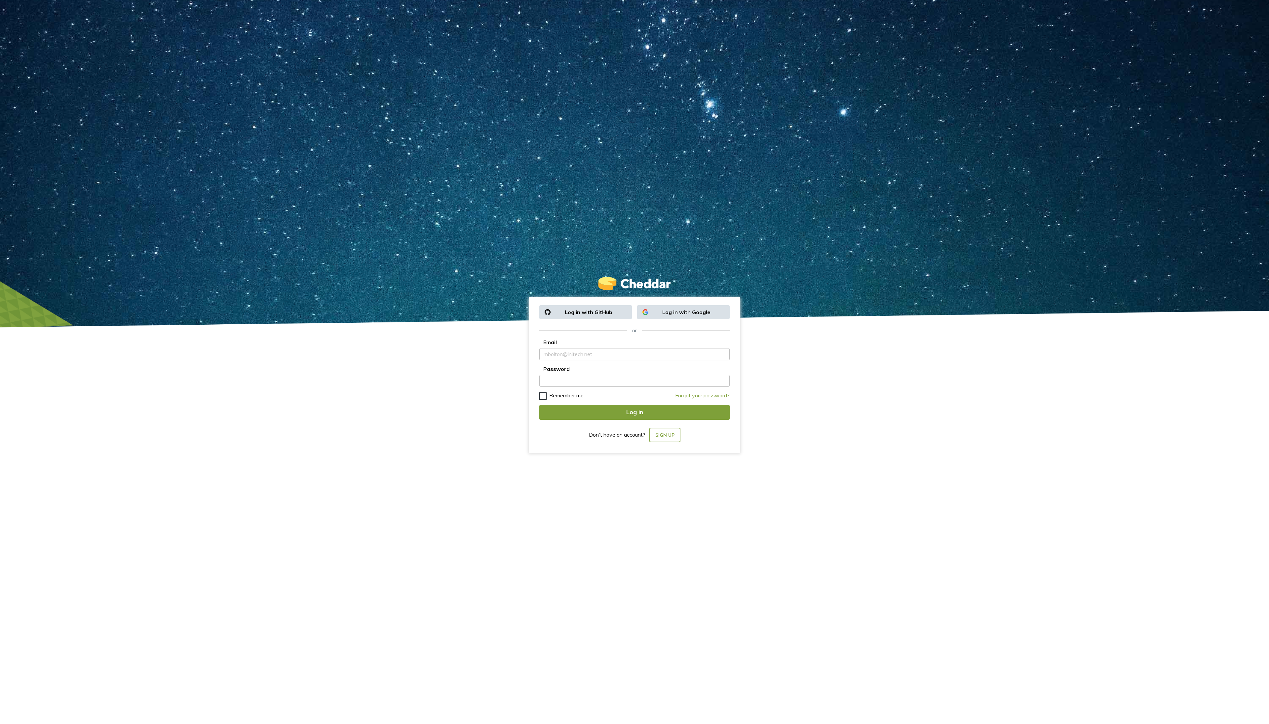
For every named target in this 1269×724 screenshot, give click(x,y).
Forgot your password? (702, 395)
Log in (634, 412)
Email (550, 342)
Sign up (664, 435)
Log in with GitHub (588, 312)
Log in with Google (686, 312)
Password (556, 369)
